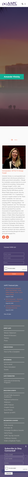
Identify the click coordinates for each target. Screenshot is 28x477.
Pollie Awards (8, 425)
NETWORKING (7, 359)
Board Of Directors (10, 335)
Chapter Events (9, 407)
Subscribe (8, 473)
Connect (14, 273)
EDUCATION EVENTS (10, 390)
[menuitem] (21, 4)
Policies (6, 338)
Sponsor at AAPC (9, 412)
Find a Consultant (9, 367)
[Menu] (25, 4)
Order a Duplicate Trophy (12, 441)
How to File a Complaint (12, 352)
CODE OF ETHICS (8, 347)
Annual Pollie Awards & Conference (11, 396)
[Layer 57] (11, 4)
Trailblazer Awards (10, 438)
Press (6, 340)
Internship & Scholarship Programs (12, 381)
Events (6, 369)
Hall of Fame (8, 433)
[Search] (21, 4)
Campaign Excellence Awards (14, 430)
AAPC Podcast (9, 405)
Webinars (7, 402)
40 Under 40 (8, 428)
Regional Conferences (11, 399)
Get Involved (8, 364)
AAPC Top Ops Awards (11, 435)
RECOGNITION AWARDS (11, 420)
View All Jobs (7, 314)
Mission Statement (10, 333)
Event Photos (8, 410)
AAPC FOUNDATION (9, 376)
